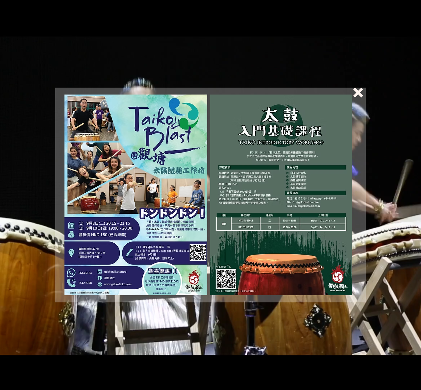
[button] (358, 93)
